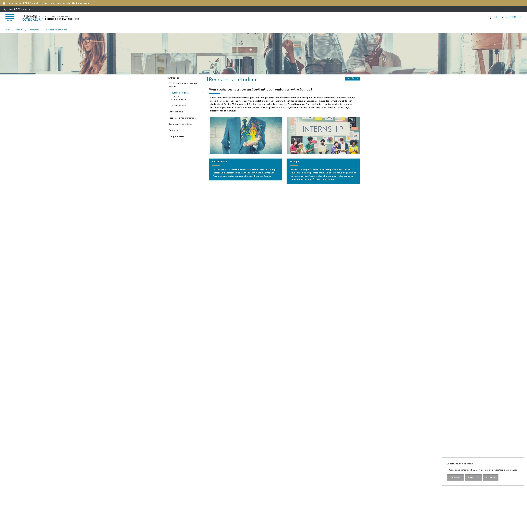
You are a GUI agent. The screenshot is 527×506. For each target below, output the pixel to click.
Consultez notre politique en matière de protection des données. (483, 469)
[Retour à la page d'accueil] (51, 18)
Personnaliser (473, 478)
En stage (294, 161)
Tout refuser (490, 478)
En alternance (219, 161)
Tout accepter (455, 478)
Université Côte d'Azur (18, 9)
